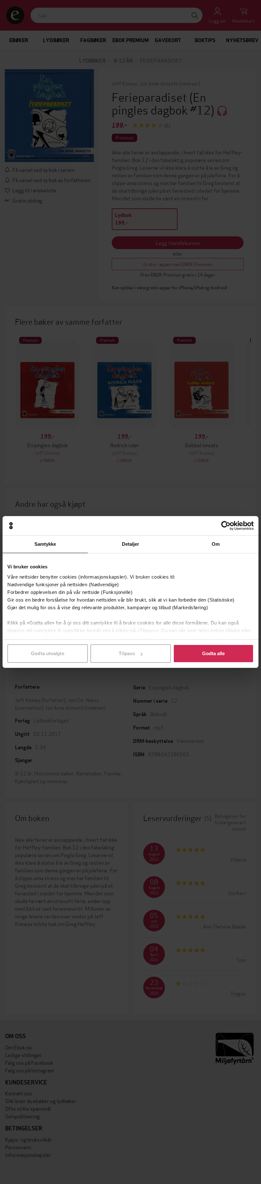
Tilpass (127, 653)
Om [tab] (216, 544)
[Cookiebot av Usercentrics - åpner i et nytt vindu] (226, 525)
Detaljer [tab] (130, 544)
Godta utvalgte (47, 653)
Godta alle (213, 653)
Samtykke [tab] (45, 544)
